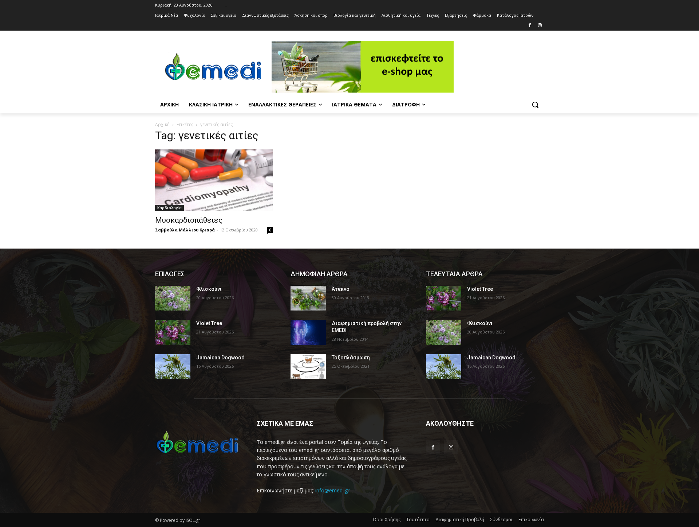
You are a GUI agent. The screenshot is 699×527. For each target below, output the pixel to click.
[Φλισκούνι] (172, 298)
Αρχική (162, 124)
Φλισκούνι (209, 289)
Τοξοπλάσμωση (351, 357)
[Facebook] (529, 26)
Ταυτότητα (418, 519)
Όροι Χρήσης (386, 519)
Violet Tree (209, 323)
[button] (535, 104)
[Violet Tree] (172, 332)
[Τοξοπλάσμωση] (308, 366)
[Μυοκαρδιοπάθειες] (214, 180)
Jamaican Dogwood (220, 357)
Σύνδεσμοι (501, 519)
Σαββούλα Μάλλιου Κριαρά (185, 230)
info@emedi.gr (332, 490)
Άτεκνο (341, 289)
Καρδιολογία (169, 207)
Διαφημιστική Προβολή (459, 519)
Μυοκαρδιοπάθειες (188, 220)
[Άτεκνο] (308, 298)
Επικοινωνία (531, 519)
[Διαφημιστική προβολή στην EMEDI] (308, 332)
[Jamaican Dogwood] (172, 366)
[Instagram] (540, 26)
